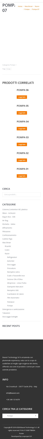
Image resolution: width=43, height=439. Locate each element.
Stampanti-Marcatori (15, 287)
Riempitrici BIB (13, 290)
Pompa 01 (23, 168)
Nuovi (7, 253)
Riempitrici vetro (13, 272)
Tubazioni (6, 313)
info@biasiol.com (12, 393)
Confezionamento (9, 235)
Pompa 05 (23, 105)
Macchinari (6, 242)
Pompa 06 (23, 90)
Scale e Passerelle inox (16, 275)
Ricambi (8, 246)
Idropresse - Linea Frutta (16, 283)
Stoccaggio (11, 264)
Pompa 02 (23, 153)
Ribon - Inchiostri (8, 213)
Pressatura (11, 268)
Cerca (38, 194)
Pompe (12, 65)
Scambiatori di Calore (15, 294)
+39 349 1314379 (13, 399)
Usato (7, 250)
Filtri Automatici (13, 298)
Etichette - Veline (8, 224)
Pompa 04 (23, 121)
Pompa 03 (23, 137)
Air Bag (5, 220)
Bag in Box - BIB (8, 217)
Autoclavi (10, 261)
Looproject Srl (27, 436)
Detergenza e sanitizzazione (13, 309)
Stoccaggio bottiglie (10, 317)
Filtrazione (6, 231)
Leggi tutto (22, 97)
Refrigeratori (12, 257)
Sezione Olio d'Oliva (14, 279)
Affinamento (7, 228)
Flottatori (10, 302)
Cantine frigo (7, 239)
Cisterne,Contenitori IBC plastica (14, 209)
